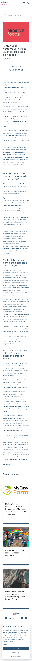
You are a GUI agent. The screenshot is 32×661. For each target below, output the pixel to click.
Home (4, 14)
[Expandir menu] (24, 3)
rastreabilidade (11, 373)
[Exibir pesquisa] (28, 3)
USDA (16, 82)
